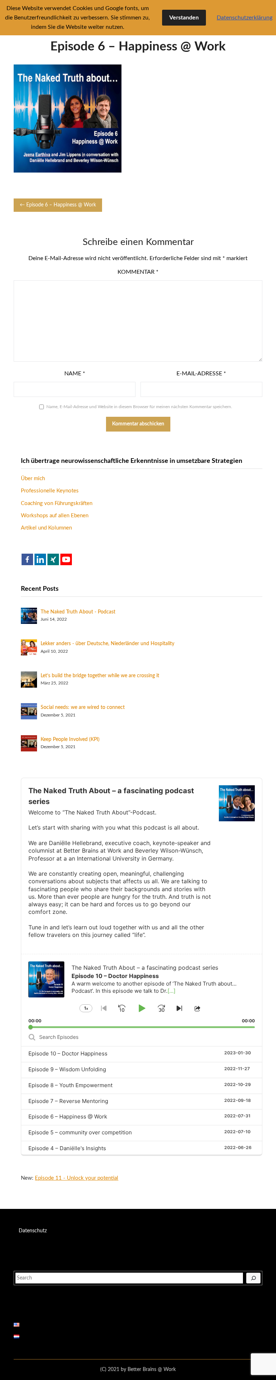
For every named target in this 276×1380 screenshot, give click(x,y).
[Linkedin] (40, 559)
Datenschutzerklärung (244, 18)
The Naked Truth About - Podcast (78, 612)
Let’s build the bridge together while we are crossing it (100, 675)
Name (74, 373)
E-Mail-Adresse (201, 373)
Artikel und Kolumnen (46, 528)
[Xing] (53, 559)
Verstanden (184, 18)
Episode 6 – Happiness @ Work (67, 1116)
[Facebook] (27, 559)
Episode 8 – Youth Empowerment (70, 1085)
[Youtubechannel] (66, 559)
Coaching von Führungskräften (56, 503)
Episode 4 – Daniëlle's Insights (67, 1148)
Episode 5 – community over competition (80, 1132)
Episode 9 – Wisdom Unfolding (67, 1069)
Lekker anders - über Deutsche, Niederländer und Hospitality (107, 643)
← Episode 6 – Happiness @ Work (58, 204)
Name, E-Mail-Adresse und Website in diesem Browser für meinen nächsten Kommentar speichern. (139, 407)
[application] (141, 991)
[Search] (253, 1278)
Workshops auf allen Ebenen (54, 515)
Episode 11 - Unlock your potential (76, 1178)
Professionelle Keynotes (50, 491)
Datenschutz (33, 1230)
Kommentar (138, 272)
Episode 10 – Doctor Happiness (67, 1053)
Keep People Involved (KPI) (70, 739)
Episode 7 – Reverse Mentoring (68, 1101)
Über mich (33, 478)
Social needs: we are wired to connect (83, 707)
